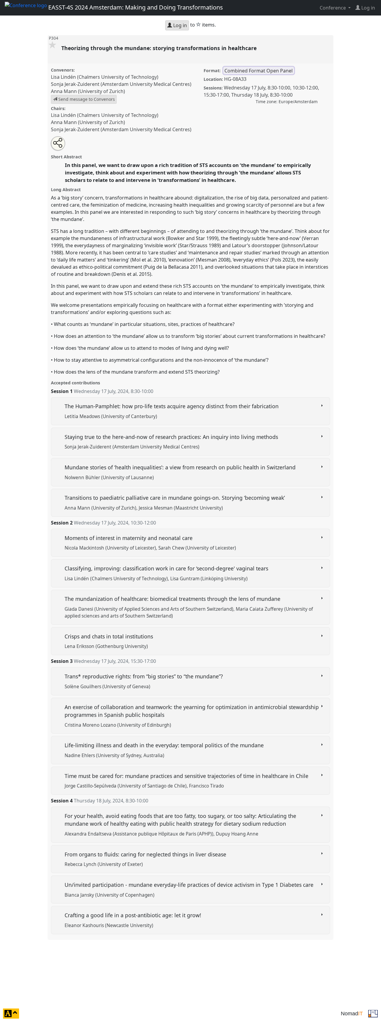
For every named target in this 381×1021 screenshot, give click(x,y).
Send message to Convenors (86, 99)
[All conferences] (373, 1013)
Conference (333, 7)
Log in (179, 25)
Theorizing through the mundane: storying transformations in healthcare (159, 48)
